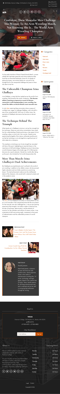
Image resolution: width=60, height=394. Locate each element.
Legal (27, 383)
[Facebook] (20, 11)
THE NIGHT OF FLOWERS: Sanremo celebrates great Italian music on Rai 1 (48, 117)
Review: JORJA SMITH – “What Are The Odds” (49, 136)
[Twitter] (24, 11)
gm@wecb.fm (53, 2)
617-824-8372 (53, 4)
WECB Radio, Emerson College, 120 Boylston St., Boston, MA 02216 (21, 3)
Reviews (45, 68)
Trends (23, 37)
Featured (45, 56)
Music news (46, 62)
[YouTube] (31, 11)
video (7, 108)
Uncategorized (47, 73)
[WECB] (4, 11)
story (6, 201)
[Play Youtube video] (20, 189)
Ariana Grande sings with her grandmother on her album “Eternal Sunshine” (16, 248)
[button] (54, 11)
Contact (32, 383)
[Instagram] (28, 11)
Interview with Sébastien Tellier (49, 97)
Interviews (45, 59)
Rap (44, 65)
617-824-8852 (53, 6)
